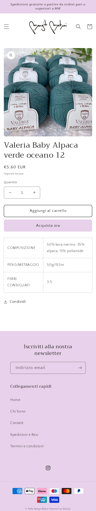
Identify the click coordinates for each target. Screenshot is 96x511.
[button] (6, 26)
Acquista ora (48, 225)
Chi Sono (18, 411)
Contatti (17, 423)
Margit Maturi (41, 509)
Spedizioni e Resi (24, 435)
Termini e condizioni (27, 446)
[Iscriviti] (80, 368)
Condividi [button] (18, 302)
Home (15, 400)
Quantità (10, 182)
